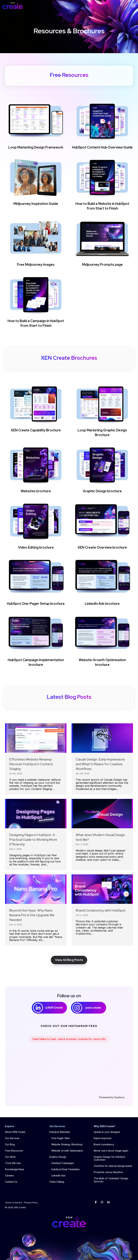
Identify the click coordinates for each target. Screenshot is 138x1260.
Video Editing (56, 1181)
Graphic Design (57, 1156)
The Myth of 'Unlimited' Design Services (111, 1180)
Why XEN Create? (104, 1126)
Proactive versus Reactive (108, 1172)
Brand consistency (104, 1144)
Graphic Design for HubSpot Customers (109, 1158)
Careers (9, 1175)
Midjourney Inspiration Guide (35, 203)
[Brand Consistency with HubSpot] (102, 889)
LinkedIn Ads (58, 1175)
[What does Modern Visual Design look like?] (102, 813)
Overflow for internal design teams (113, 1165)
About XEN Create (15, 1132)
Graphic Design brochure (102, 491)
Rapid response (102, 1138)
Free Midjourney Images (36, 264)
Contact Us (11, 1181)
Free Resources (14, 1150)
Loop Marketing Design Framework (35, 147)
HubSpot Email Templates (65, 1169)
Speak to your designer (107, 1132)
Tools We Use (13, 1163)
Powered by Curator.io (112, 1097)
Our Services (12, 1138)
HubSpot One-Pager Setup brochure (36, 603)
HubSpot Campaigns (62, 1163)
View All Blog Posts (69, 960)
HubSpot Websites (59, 1132)
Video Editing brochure (36, 547)
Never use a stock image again (111, 1150)
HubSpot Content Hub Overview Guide (102, 147)
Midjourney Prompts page (102, 264)
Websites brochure (36, 491)
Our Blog (10, 1144)
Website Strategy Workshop (67, 1144)
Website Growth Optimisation (67, 1150)
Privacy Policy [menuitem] (31, 1202)
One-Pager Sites (60, 1138)
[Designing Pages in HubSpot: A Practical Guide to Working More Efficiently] (35, 813)
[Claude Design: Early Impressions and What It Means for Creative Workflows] (102, 738)
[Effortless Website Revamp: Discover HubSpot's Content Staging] (35, 738)
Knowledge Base (14, 1169)
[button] (133, 5)
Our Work (10, 1156)
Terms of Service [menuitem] (13, 1202)
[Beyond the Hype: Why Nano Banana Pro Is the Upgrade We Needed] (35, 889)
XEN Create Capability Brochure (36, 430)
